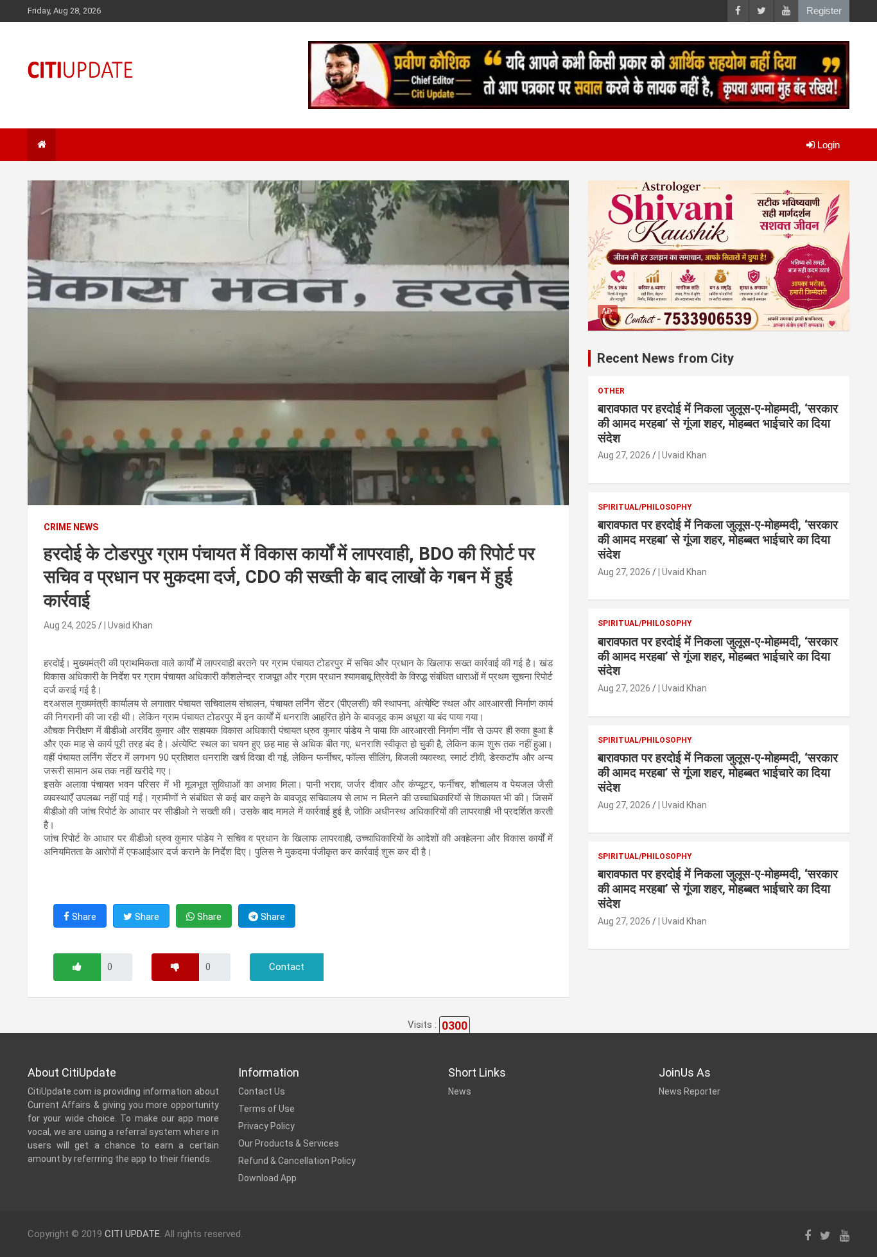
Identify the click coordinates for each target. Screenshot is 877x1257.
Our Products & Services (288, 1143)
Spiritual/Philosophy (645, 507)
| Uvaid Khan (128, 625)
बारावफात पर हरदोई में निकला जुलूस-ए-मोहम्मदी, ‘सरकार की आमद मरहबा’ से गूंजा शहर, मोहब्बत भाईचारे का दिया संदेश (718, 423)
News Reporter (689, 1091)
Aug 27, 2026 (624, 455)
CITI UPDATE (132, 1234)
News (459, 1091)
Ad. (608, 311)
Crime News (71, 527)
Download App (267, 1178)
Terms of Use (266, 1109)
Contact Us (261, 1091)
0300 (454, 1025)
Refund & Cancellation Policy (297, 1161)
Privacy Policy (266, 1126)
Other (611, 390)
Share (82, 917)
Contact (286, 967)
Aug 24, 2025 (70, 625)
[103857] (77, 967)
